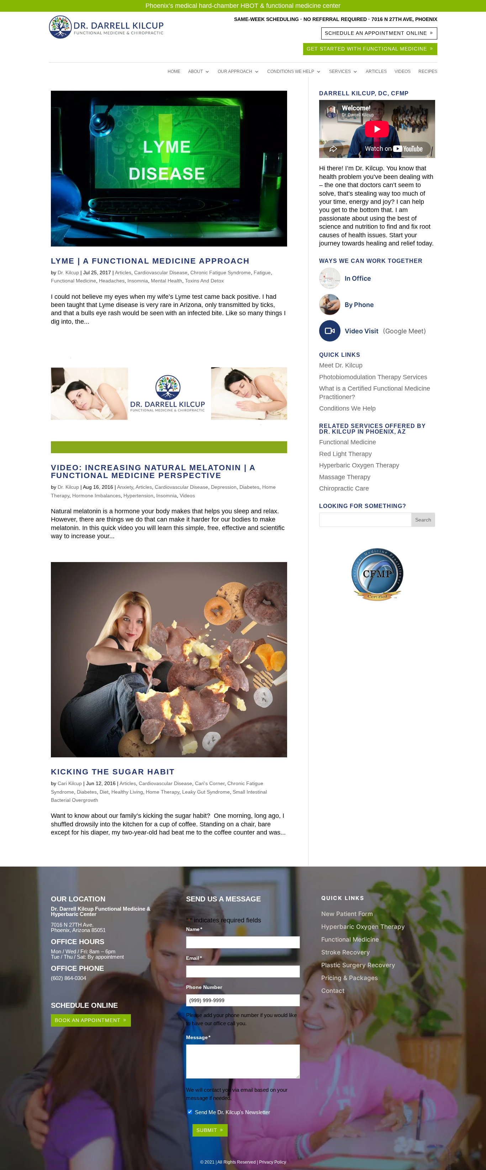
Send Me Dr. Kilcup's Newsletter (232, 1112)
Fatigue (262, 272)
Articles (376, 71)
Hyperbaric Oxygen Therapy (359, 465)
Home (174, 71)
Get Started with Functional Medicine (367, 49)
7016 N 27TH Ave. (72, 925)
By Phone (359, 304)
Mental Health (166, 281)
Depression (224, 487)
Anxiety (125, 487)
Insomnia (137, 281)
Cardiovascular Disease (160, 272)
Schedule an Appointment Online (376, 33)
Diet (104, 792)
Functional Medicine (73, 281)
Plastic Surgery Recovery (358, 965)
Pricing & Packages (349, 977)
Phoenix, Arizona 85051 (78, 930)
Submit (206, 1130)
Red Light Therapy (345, 453)
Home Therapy (162, 792)
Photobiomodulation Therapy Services (373, 377)
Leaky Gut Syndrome (206, 792)
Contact (332, 990)
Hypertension (138, 495)
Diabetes (249, 487)
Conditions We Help (290, 71)
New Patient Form (347, 913)
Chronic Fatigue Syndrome (220, 272)
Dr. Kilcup (68, 272)
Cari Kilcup (70, 783)
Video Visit (385, 331)
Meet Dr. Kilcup (341, 365)
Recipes (427, 71)
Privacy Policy (272, 1162)
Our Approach (235, 71)
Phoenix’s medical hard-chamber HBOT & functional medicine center (243, 5)
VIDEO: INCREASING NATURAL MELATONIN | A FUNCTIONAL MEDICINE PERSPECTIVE (153, 471)
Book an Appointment (88, 1020)
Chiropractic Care (344, 488)
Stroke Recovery (345, 952)
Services (340, 71)
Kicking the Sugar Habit (113, 771)
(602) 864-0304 (68, 978)
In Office (358, 278)
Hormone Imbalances (96, 495)
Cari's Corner (209, 783)
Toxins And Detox (204, 281)
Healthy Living (127, 792)
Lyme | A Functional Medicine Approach (150, 260)
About (195, 71)
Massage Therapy (344, 477)
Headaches (112, 281)
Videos (403, 71)
